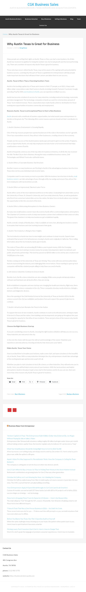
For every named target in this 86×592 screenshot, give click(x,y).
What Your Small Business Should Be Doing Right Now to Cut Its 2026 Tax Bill (34, 449)
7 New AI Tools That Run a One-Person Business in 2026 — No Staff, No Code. (34, 508)
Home (5, 34)
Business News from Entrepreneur (22, 426)
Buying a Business (73, 394)
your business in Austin (31, 92)
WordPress (65, 586)
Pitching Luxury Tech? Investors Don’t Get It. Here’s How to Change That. (33, 529)
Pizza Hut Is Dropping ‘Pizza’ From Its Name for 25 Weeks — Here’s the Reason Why (37, 498)
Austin (9, 116)
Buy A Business (20, 394)
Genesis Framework (52, 586)
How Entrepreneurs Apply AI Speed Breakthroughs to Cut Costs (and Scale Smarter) (37, 488)
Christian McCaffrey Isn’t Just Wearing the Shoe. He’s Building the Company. (34, 477)
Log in (72, 586)
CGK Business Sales (43, 4)
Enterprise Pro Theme (33, 586)
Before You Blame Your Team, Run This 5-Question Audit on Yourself (31, 519)
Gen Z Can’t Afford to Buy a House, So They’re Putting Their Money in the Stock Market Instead (41, 470)
